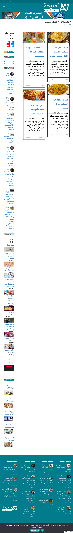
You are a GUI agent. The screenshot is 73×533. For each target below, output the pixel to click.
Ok (42, 530)
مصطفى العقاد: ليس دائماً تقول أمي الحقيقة (9, 426)
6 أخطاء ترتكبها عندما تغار (9, 439)
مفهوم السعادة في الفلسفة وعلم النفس (9, 326)
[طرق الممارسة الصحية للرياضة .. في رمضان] (8, 418)
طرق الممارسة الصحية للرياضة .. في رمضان (9, 413)
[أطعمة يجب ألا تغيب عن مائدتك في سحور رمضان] (8, 405)
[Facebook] (7, 1)
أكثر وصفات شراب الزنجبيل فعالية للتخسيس (35, 51)
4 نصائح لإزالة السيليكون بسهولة (10, 256)
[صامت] (6, 369)
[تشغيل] (12, 369)
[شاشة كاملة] (5, 369)
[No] (71, 528)
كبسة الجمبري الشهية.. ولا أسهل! (61, 103)
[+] (58, 37)
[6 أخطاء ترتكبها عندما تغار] (8, 444)
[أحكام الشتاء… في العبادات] (8, 392)
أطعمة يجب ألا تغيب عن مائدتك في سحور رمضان (9, 400)
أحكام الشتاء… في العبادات (10, 387)
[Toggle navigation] (4, 7)
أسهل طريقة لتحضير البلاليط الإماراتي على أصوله (58, 51)
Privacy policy (35, 530)
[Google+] (10, 1)
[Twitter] (4, 1)
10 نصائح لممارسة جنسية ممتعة (9, 315)
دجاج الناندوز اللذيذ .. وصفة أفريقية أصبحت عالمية (34, 109)
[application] (9, 368)
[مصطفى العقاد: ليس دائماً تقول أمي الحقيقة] (8, 431)
